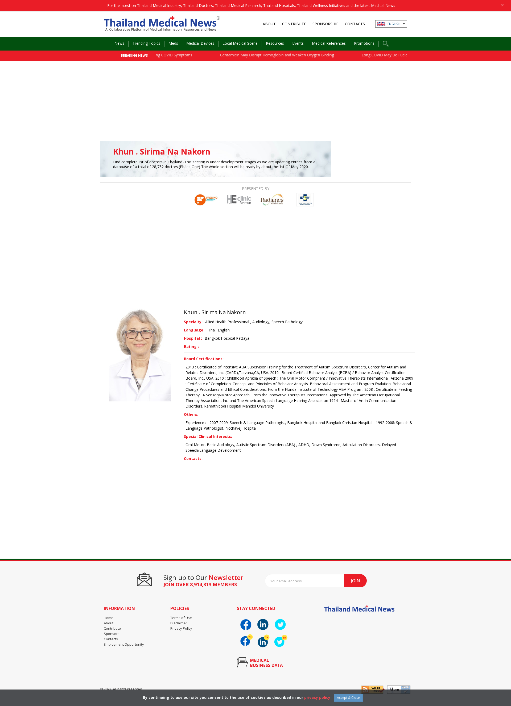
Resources (275, 43)
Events (298, 43)
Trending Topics (146, 43)
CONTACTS (355, 23)
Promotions (364, 43)
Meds (173, 43)
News (119, 43)
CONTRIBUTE (294, 23)
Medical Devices (200, 43)
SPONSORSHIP (325, 23)
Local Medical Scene (240, 43)
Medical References (329, 43)
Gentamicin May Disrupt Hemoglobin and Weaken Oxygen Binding (265, 54)
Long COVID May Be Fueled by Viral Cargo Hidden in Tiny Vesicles (405, 54)
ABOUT (269, 23)
